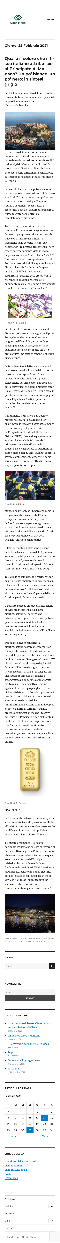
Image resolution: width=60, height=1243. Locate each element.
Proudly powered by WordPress (21, 1237)
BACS (8, 1173)
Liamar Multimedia (16, 1169)
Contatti (9, 1228)
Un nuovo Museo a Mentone (24, 1035)
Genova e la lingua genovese (24, 1060)
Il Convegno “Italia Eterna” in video (28, 1043)
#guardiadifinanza (38, 938)
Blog (7, 1220)
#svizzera (19, 941)
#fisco (25, 938)
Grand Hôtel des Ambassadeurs (23, 1161)
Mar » (45, 1136)
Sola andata (14, 1068)
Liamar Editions (14, 1165)
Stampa (9, 1213)
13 (44, 1117)
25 (30, 1129)
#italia (51, 938)
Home (8, 1192)
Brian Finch (11, 1177)
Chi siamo (10, 1199)
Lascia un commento (36, 941)
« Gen (14, 1136)
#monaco (9, 941)
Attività (9, 1206)
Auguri (11, 1052)
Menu (50, 19)
